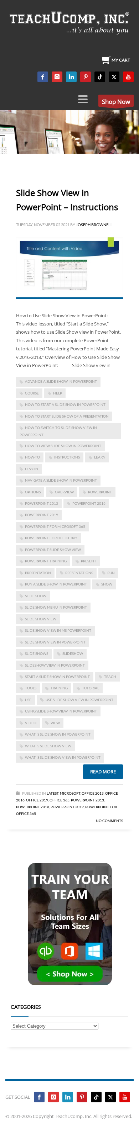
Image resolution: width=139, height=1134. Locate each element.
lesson (31, 469)
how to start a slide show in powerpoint (65, 404)
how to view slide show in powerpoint (63, 446)
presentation (38, 573)
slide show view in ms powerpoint (58, 630)
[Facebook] (42, 76)
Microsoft (70, 793)
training (59, 688)
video (30, 723)
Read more (103, 771)
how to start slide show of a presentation (67, 416)
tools (30, 688)
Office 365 (60, 800)
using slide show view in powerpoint (61, 711)
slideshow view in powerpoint (55, 665)
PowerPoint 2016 (88, 503)
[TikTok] (99, 76)
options (33, 492)
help (57, 393)
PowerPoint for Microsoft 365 (55, 526)
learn (99, 457)
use (28, 700)
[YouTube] (128, 76)
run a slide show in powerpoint (56, 584)
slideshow (72, 653)
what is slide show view (48, 746)
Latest (52, 793)
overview (64, 492)
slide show (35, 596)
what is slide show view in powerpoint (63, 757)
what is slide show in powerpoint (58, 734)
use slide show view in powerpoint (79, 700)
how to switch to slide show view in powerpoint (58, 430)
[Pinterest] (85, 76)
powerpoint (100, 492)
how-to (32, 457)
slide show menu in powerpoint (56, 607)
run (111, 573)
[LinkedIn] (71, 76)
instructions (67, 457)
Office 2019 (37, 800)
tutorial (90, 688)
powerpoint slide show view (53, 549)
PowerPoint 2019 (41, 515)
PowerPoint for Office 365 (51, 538)
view (55, 723)
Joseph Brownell (94, 224)
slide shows (36, 653)
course (32, 393)
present (88, 561)
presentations (79, 573)
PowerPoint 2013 (41, 503)
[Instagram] (57, 76)
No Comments (109, 820)
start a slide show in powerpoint (57, 676)
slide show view (40, 619)
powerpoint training (46, 561)
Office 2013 (93, 793)
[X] (114, 76)
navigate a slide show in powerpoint (61, 480)
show (106, 584)
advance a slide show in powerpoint (61, 381)
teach (110, 676)
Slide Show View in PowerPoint (55, 642)
